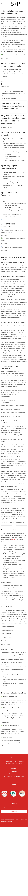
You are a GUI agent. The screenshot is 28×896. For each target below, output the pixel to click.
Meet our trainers (14, 774)
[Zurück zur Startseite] (14, 3)
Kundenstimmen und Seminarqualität (14, 776)
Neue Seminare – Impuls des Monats (14, 761)
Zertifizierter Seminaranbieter (14, 763)
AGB (17, 819)
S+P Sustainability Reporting (7, 819)
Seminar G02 (4, 58)
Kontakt (14, 784)
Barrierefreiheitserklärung (6, 821)
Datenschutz (24, 819)
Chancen (13, 539)
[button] (1, 3)
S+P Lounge (14, 771)
